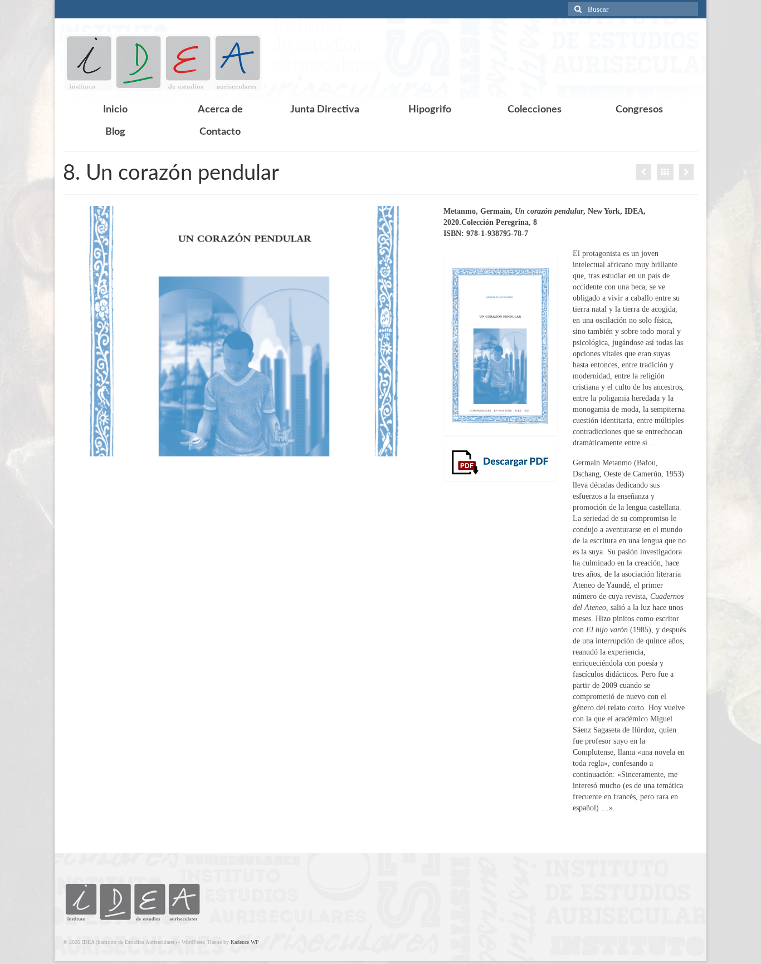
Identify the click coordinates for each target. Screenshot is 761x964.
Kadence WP (245, 942)
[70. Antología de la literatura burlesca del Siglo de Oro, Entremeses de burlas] (686, 172)
